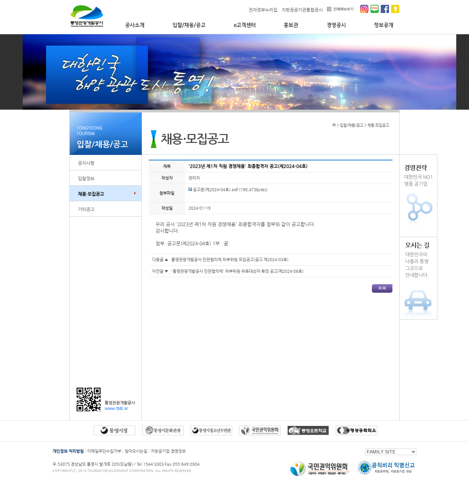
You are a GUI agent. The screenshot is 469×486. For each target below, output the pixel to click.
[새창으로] (320, 476)
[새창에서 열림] (114, 433)
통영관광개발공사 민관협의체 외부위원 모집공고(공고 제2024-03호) (229, 259)
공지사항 (86, 163)
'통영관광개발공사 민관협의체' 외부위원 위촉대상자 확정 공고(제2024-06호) (237, 271)
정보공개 (384, 25)
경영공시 (336, 25)
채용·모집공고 (91, 193)
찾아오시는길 (136, 451)
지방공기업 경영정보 (168, 451)
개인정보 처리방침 (68, 451)
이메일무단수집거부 (104, 451)
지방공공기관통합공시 (302, 9)
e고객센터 (244, 25)
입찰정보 (86, 178)
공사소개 (135, 25)
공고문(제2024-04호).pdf (215, 189)
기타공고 (86, 209)
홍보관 (291, 25)
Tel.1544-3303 (151, 464)
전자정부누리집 (263, 9)
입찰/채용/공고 (189, 25)
